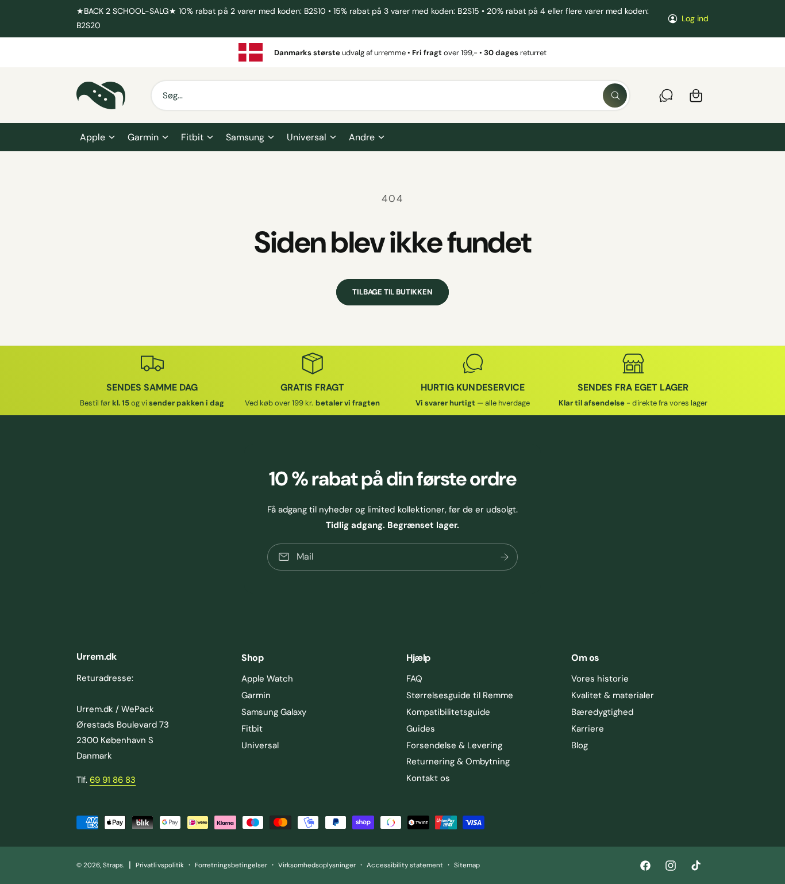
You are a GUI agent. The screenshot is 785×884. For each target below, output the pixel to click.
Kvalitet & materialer (612, 695)
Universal (306, 137)
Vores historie (600, 678)
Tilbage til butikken (392, 292)
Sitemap (467, 865)
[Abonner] (504, 557)
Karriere (587, 728)
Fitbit (192, 137)
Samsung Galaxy (273, 712)
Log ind (695, 18)
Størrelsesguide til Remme (459, 695)
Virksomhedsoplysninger (317, 865)
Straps (113, 865)
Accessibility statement (404, 865)
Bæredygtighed (602, 712)
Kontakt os (428, 778)
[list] (392, 52)
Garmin (143, 137)
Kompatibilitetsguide (448, 712)
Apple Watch (267, 678)
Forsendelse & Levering (454, 745)
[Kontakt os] (666, 95)
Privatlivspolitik (159, 865)
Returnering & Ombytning (458, 761)
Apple (92, 137)
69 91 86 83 (113, 780)
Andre (362, 137)
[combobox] (390, 95)
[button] (97, 137)
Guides (420, 728)
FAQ (414, 678)
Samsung (245, 137)
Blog (579, 745)
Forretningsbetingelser (231, 865)
